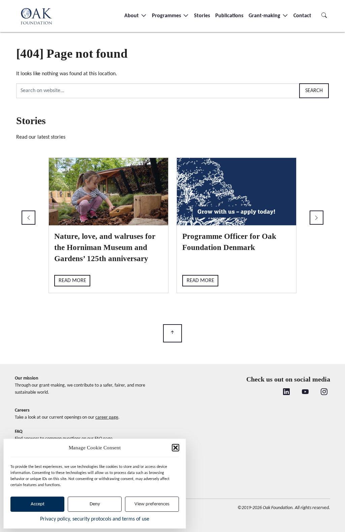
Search (314, 90)
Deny (95, 504)
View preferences (151, 504)
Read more (74, 280)
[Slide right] (316, 218)
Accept (37, 504)
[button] (175, 447)
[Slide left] (28, 218)
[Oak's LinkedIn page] (286, 392)
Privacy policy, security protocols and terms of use (94, 519)
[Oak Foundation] (36, 16)
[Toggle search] (324, 15)
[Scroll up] (172, 333)
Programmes (167, 16)
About (132, 16)
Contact (302, 16)
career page (106, 417)
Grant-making (265, 16)
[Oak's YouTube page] (305, 392)
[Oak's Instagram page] (324, 392)
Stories (202, 16)
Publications (229, 16)
